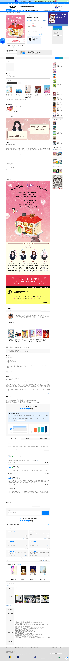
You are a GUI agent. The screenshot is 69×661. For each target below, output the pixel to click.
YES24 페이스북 (53, 647)
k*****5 (46, 548)
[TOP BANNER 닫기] (68, 1)
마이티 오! (17, 94)
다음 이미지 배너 (49, 129)
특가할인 (55, 10)
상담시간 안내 (60, 653)
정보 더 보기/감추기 (32, 20)
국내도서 (10, 12)
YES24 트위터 (54, 647)
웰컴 (7, 12)
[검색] (41, 7)
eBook (28, 34)
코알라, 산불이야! (36, 94)
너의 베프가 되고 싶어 (47, 94)
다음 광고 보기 (62, 8)
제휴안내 (32, 647)
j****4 (14, 489)
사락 (28, 10)
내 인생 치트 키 (10, 339)
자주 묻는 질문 (56, 653)
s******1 (14, 456)
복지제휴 (35, 647)
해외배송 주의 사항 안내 (57, 32)
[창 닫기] (40, 37)
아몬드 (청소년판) (59, 102)
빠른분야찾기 (9, 10)
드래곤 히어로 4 (24, 339)
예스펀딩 (30, 10)
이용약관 (13, 647)
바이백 (20, 10)
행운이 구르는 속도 (9, 94)
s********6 (54, 166)
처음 (8, 441)
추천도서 (58, 10)
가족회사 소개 (60, 647)
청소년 (14, 12)
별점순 (48, 499)
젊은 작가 (44, 10)
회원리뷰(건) (35, 20)
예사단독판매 (48, 10)
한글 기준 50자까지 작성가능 (12, 512)
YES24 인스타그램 (56, 647)
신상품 (15, 10)
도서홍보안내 (25, 647)
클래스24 (33, 10)
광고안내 (29, 647)
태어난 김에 (34, 40)
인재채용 (10, 647)
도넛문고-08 (31, 15)
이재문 (10, 310)
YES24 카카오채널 (52, 647)
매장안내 (22, 10)
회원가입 (53, 3)
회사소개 (7, 647)
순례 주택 (58, 92)
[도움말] (30, 26)
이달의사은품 (52, 10)
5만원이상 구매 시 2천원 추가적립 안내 (41, 27)
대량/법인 (61, 10)
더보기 (61, 62)
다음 (23, 441)
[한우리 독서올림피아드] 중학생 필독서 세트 (20, 106)
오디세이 (58, 97)
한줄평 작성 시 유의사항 (48, 510)
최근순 (43, 499)
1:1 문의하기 (52, 653)
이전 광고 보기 (61, 8)
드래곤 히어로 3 (45, 339)
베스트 (13, 10)
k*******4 (13, 478)
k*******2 (23, 548)
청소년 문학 (18, 12)
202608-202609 (55, 159)
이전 (9, 441)
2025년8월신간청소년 (56, 150)
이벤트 (17, 10)
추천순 (46, 499)
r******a (14, 467)
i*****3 (54, 149)
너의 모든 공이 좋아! (59, 84)
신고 (20, 456)
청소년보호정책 (21, 647)
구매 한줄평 (40, 560)
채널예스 (26, 10)
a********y (45, 538)
